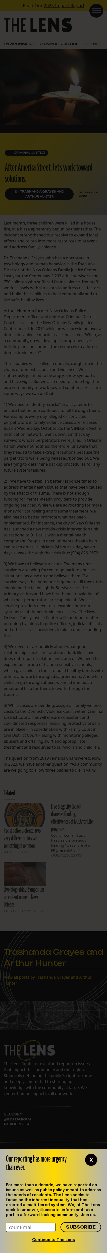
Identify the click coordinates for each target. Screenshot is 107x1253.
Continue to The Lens (53, 1239)
